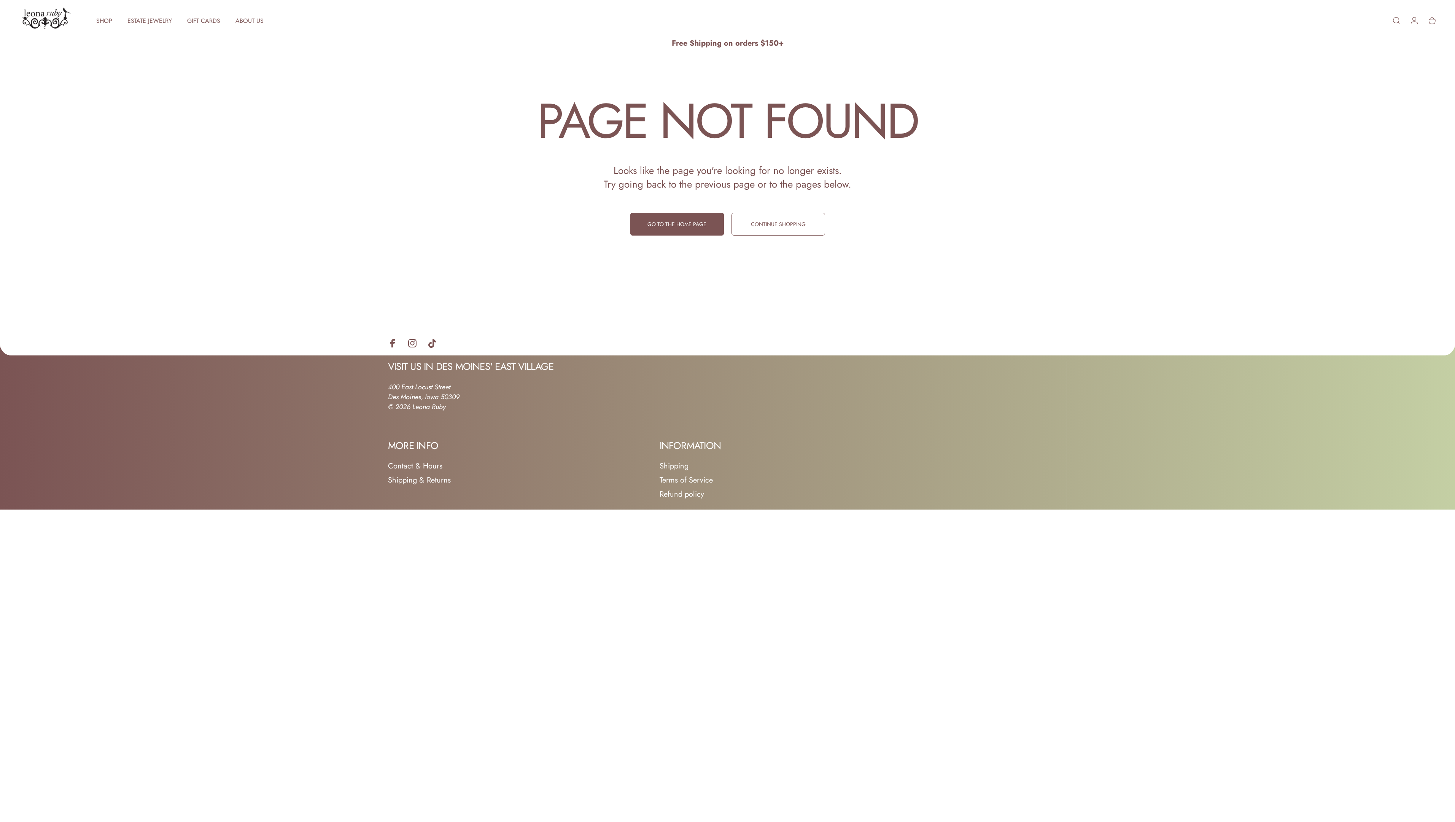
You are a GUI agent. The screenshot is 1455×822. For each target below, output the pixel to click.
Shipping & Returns (419, 480)
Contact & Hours (415, 466)
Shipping (674, 466)
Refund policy (682, 494)
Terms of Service (686, 480)
